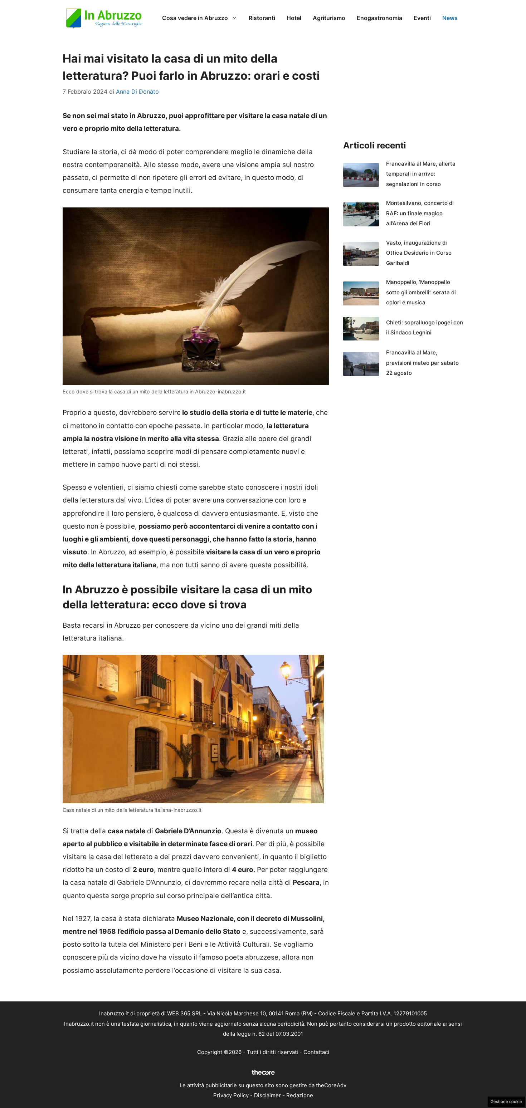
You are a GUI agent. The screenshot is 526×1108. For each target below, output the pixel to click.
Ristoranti (262, 17)
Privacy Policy (231, 1095)
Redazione (299, 1095)
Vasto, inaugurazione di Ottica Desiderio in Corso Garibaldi (419, 252)
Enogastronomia (379, 17)
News (450, 17)
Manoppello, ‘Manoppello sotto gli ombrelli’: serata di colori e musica (421, 292)
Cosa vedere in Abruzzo (195, 17)
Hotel (294, 17)
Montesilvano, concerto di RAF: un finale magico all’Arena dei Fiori (420, 213)
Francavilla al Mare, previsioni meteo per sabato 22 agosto (422, 362)
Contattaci (316, 1052)
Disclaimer (267, 1095)
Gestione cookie (506, 1101)
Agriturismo (329, 17)
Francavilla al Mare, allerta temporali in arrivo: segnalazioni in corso (421, 173)
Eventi (422, 17)
